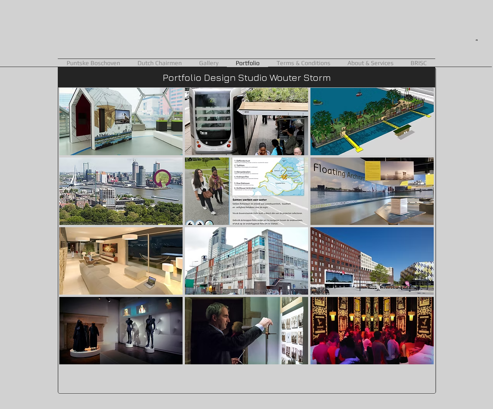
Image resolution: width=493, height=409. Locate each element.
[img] (246, 121)
